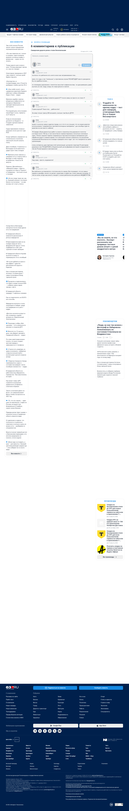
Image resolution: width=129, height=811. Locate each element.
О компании (10, 702)
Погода (40, 25)
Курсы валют (63, 25)
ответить (36, 90)
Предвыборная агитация (14, 714)
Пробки (65, 29)
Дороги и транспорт (39, 708)
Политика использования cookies (75, 794)
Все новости (16, 42)
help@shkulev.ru (18, 791)
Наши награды (11, 705)
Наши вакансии (11, 708)
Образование (62, 718)
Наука (60, 711)
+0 (85, 90)
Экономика (104, 708)
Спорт (103, 696)
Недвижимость (11, 25)
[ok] (45, 731)
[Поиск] (113, 29)
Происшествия (84, 705)
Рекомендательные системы (73, 796)
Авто (34, 696)
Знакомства (32, 25)
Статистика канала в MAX (14, 718)
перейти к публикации (42, 42)
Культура (61, 702)
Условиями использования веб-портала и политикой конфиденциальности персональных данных (92, 787)
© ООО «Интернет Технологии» (15, 804)
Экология (104, 705)
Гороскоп (54, 25)
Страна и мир (105, 702)
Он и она (82, 696)
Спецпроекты (105, 711)
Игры (76, 25)
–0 (90, 90)
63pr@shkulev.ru (90, 780)
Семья (81, 718)
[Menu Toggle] (7, 29)
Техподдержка (10, 711)
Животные (36, 714)
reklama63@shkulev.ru (97, 775)
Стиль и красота (106, 699)
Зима (59, 696)
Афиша (47, 25)
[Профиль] (122, 29)
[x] (55, 731)
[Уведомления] (117, 29)
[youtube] (59, 731)
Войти (39, 65)
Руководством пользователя (73, 784)
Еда (34, 711)
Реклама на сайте (12, 696)
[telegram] (35, 731)
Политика (82, 702)
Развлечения (83, 711)
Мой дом (61, 708)
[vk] (40, 731)
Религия (82, 714)
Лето (59, 705)
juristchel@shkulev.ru (49, 789)
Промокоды (22, 25)
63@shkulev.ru (26, 788)
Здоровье (36, 718)
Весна (35, 702)
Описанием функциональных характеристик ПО (78, 786)
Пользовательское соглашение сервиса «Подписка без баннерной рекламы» (86, 799)
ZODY (71, 25)
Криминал (61, 699)
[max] (50, 731)
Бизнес (35, 699)
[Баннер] (105, 34)
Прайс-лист (10, 699)
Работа (81, 708)
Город (35, 705)
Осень (81, 699)
